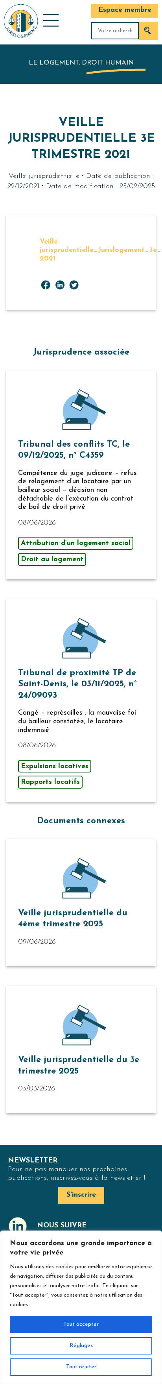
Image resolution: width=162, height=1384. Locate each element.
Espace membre (124, 10)
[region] (81, 1307)
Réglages (81, 1346)
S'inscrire (81, 1195)
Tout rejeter (81, 1367)
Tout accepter (81, 1324)
